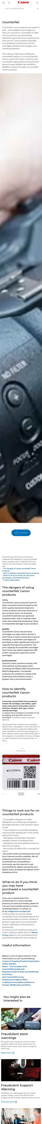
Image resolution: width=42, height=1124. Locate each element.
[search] (9, 2)
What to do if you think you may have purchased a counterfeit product (18, 576)
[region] (21, 771)
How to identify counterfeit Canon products (21, 573)
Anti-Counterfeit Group (13, 977)
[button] (38, 794)
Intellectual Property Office (14, 980)
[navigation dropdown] (37, 2)
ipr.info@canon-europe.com (18, 911)
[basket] (3, 2)
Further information (11, 580)
